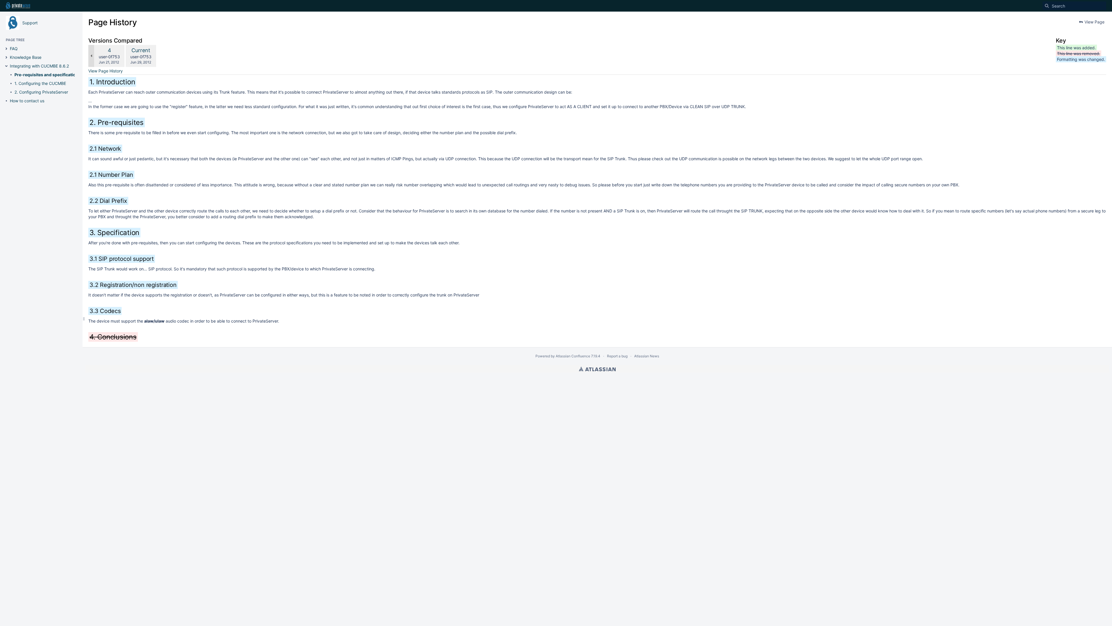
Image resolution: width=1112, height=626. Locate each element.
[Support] (13, 23)
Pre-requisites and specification (46, 74)
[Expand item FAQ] (6, 48)
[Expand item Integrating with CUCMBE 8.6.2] (6, 66)
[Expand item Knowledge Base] (6, 57)
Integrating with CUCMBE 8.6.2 (39, 65)
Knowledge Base (25, 57)
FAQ (14, 48)
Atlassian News (646, 356)
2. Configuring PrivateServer (41, 92)
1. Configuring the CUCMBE (40, 83)
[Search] (1047, 5)
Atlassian (597, 369)
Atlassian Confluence (573, 356)
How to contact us (27, 100)
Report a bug (617, 356)
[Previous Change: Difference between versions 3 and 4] (91, 56)
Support (30, 22)
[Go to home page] (18, 6)
